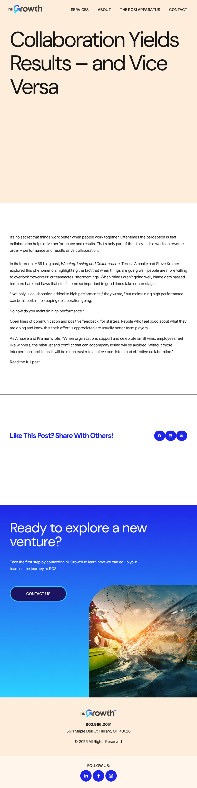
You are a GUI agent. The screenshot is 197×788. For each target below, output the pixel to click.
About (104, 9)
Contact (178, 9)
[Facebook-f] (98, 775)
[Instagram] (111, 775)
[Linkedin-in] (86, 775)
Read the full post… (26, 361)
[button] (159, 436)
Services (80, 9)
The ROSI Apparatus (140, 9)
